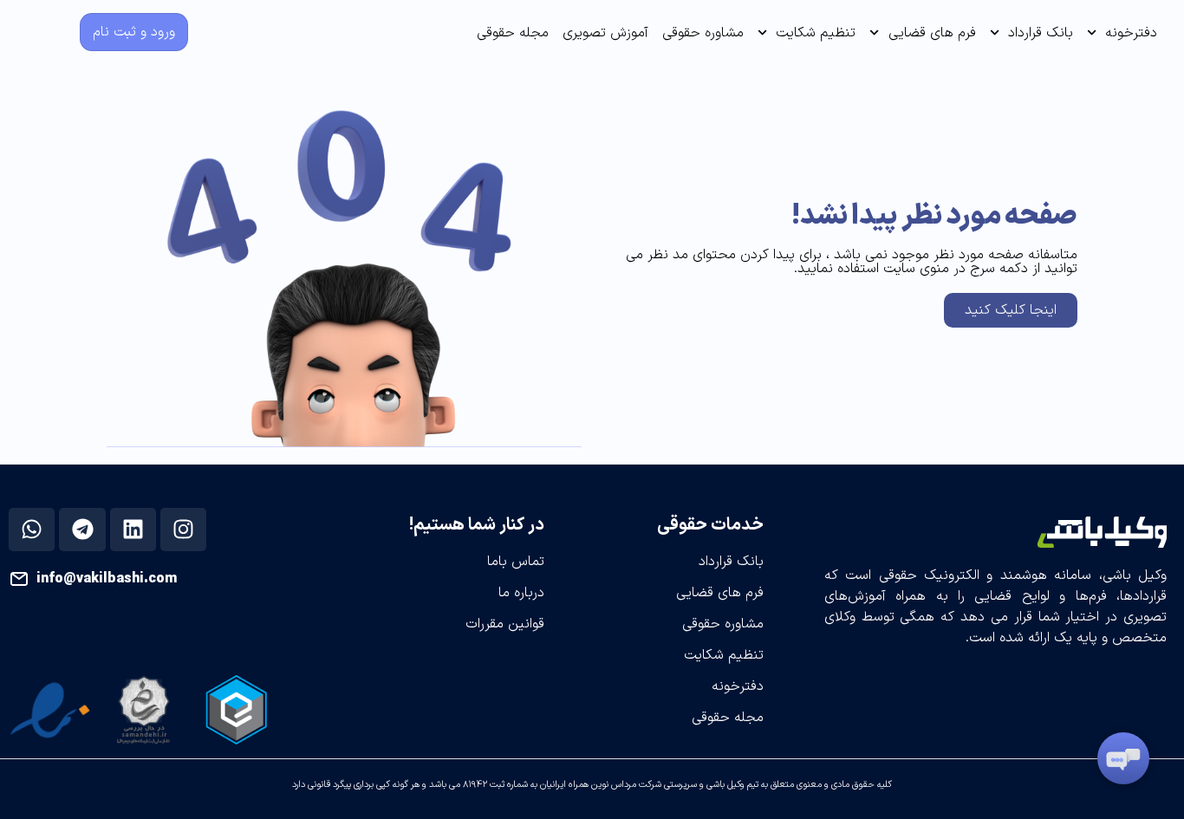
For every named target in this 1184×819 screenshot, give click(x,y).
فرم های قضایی (932, 33)
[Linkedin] (132, 529)
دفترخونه (1131, 33)
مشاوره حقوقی (703, 33)
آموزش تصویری (605, 33)
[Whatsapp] (32, 529)
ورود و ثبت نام (134, 32)
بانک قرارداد (1040, 33)
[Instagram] (183, 529)
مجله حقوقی (513, 33)
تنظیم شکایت (815, 33)
